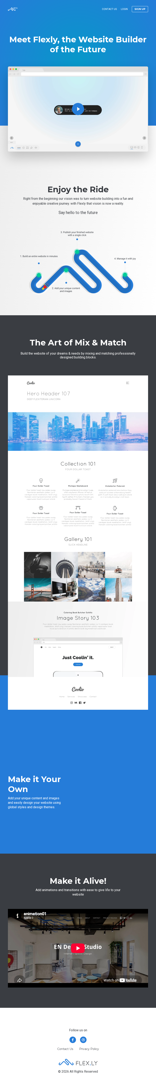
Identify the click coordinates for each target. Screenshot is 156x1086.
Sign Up (139, 9)
